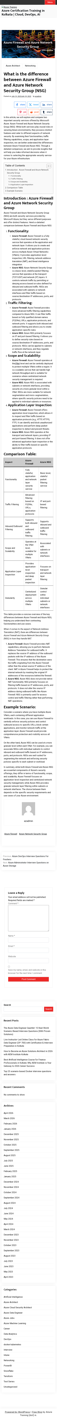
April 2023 (8, 1277)
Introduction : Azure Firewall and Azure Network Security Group (28, 171)
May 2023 (8, 1271)
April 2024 (8, 1224)
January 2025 (10, 1176)
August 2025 (10, 1155)
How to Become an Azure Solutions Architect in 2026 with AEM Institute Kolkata (28, 1053)
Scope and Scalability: (19, 182)
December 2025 (11, 1134)
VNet (17, 363)
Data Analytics (10, 1334)
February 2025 (10, 1171)
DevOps (7, 1339)
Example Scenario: (15, 191)
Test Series (9, 1381)
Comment (13, 903)
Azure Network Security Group (33, 834)
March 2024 (9, 1229)
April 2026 (8, 1113)
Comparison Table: (15, 188)
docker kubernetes (12, 1344)
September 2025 (11, 1150)
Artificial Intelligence (13, 1297)
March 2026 (9, 1118)
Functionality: (16, 176)
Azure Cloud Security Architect (18, 1307)
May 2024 (8, 1219)
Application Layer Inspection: (22, 185)
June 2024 (9, 1213)
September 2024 (11, 1197)
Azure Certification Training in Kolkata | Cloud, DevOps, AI (23, 13)
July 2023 (8, 1261)
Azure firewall (10, 834)
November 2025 (11, 1139)
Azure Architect (13, 65)
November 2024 (11, 1187)
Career (7, 1328)
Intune (6, 1355)
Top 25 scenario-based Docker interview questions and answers (27, 1073)
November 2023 (11, 1240)
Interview (8, 1350)
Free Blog (37, 1412)
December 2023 (11, 1234)
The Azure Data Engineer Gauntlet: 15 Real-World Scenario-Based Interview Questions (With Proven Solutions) (27, 1031)
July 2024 (8, 1208)
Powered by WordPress (17, 1412)
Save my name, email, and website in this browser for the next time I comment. (27, 971)
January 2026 (10, 1129)
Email (11, 946)
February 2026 (10, 1123)
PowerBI (8, 1365)
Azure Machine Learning (15, 1323)
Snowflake (8, 1371)
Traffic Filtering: (17, 179)
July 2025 (8, 1160)
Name (11, 936)
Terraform (8, 1376)
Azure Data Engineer (13, 1313)
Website (12, 956)
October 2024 (10, 1192)
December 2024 (11, 1182)
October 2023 (10, 1245)
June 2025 (9, 1166)
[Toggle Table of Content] (48, 166)
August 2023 (10, 1256)
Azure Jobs (9, 1318)
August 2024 (10, 1203)
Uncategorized (10, 1387)
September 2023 (11, 1250)
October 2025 (10, 1145)
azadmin (38, 96)
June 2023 (9, 1266)
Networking (30, 65)
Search (7, 1005)
